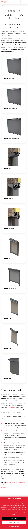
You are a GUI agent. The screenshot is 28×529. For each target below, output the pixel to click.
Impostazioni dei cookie (14, 526)
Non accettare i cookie (14, 522)
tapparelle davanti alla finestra (14, 482)
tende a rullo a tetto (11, 485)
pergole (12, 407)
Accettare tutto (14, 518)
